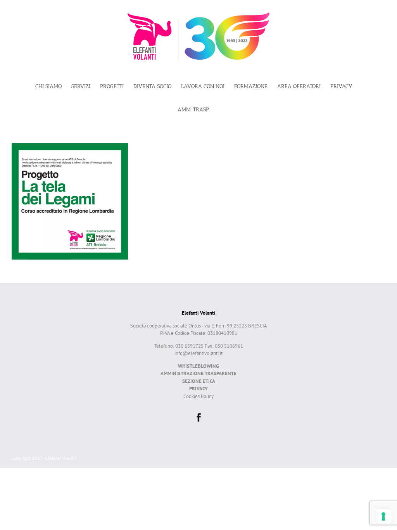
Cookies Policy (198, 396)
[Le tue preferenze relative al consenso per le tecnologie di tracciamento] (383, 516)
